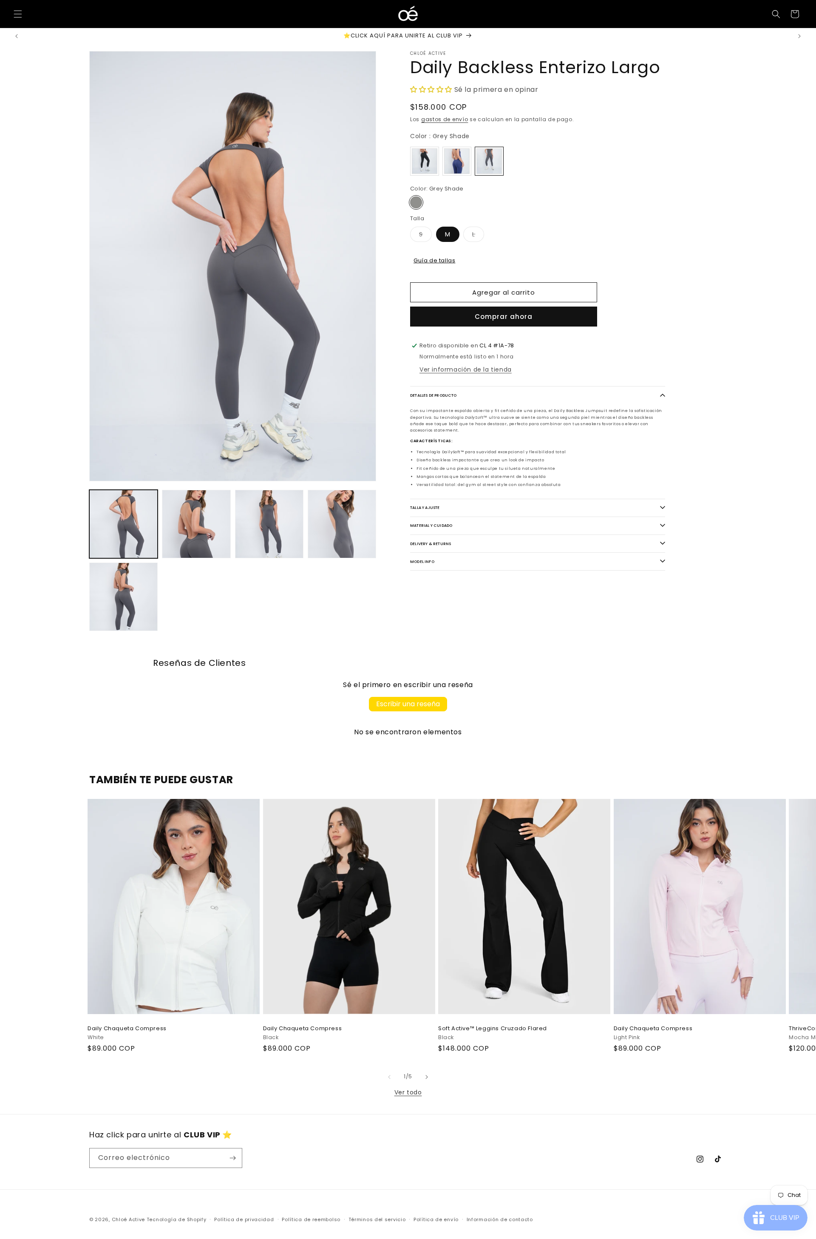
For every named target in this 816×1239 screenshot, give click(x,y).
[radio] (424, 161)
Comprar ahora (504, 316)
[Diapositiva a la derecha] (426, 1077)
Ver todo (408, 1092)
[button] (17, 14)
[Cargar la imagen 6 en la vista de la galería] (123, 597)
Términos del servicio (377, 1219)
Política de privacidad (244, 1219)
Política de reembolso (311, 1219)
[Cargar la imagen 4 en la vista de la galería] (269, 524)
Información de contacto (500, 1219)
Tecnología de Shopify (177, 1219)
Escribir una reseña (408, 704)
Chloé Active (128, 1219)
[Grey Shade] (416, 202)
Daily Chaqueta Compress (127, 1029)
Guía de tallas (434, 260)
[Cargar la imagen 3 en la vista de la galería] (196, 524)
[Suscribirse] (232, 1158)
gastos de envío (444, 118)
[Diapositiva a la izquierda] (389, 1077)
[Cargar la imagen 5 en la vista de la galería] (342, 524)
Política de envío (436, 1219)
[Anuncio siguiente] (799, 36)
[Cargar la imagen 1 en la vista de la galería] (123, 524)
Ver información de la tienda (465, 369)
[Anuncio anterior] (16, 36)
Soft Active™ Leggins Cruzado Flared (492, 1029)
